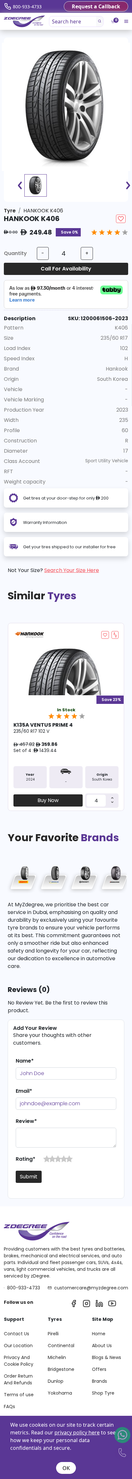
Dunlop (55, 1381)
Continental (61, 1345)
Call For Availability (66, 268)
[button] (47, 1159)
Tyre (10, 210)
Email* (24, 1091)
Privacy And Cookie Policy (18, 1360)
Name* (25, 1060)
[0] (112, 22)
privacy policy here (77, 1432)
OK (66, 1468)
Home (98, 1333)
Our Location (18, 1345)
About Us (102, 1345)
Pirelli (53, 1333)
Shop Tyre (103, 1393)
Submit (28, 1176)
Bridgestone (61, 1369)
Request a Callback (96, 6)
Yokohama (60, 1393)
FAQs (9, 1406)
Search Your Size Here (71, 570)
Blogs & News (106, 1357)
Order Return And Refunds (18, 1379)
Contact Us (16, 1333)
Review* (26, 1121)
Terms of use (19, 1394)
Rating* (25, 1159)
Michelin (57, 1357)
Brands (99, 1381)
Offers (99, 1369)
